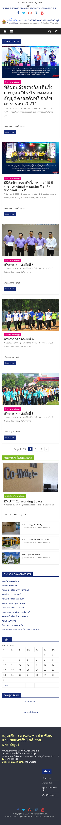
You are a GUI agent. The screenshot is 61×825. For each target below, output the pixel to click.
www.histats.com (30, 712)
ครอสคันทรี (15, 112)
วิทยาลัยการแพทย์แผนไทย (13, 625)
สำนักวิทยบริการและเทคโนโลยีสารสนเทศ (20, 629)
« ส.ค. (5, 685)
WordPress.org (48, 795)
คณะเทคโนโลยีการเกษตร (13, 598)
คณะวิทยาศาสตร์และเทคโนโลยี (16, 612)
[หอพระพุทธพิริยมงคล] (11, 553)
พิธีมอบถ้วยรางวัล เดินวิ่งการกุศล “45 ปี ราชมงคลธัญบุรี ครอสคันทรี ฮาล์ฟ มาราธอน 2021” (28, 95)
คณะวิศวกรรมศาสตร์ (11, 581)
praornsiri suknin (30, 108)
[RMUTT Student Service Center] (11, 538)
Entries (47, 783)
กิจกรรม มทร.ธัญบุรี (12, 82)
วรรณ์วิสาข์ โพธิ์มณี (30, 268)
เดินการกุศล (14, 272)
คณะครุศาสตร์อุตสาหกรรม (13, 603)
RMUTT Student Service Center (36, 539)
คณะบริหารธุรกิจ (9, 585)
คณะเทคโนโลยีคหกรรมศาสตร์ (15, 590)
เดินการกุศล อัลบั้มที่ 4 (19, 339)
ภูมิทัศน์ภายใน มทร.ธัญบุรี (15, 496)
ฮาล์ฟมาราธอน (38, 112)
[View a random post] (56, 31)
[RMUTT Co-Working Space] (30, 464)
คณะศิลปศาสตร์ (9, 620)
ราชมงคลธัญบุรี (26, 112)
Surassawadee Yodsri (32, 505)
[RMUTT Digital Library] (11, 523)
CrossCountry (46, 108)
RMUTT (7, 112)
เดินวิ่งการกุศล (40, 197)
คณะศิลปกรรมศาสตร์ (11, 594)
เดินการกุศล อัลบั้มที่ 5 (19, 264)
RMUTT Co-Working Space (23, 501)
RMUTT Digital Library (32, 524)
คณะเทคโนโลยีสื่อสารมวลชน (15, 616)
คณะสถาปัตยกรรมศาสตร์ (13, 607)
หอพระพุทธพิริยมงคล (31, 554)
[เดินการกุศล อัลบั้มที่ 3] (30, 374)
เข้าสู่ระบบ (46, 778)
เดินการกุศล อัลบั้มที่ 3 (19, 413)
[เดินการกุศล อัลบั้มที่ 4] (30, 300)
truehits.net (30, 701)
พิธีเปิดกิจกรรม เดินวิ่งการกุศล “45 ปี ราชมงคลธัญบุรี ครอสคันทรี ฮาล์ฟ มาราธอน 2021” (28, 186)
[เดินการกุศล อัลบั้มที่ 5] (30, 225)
